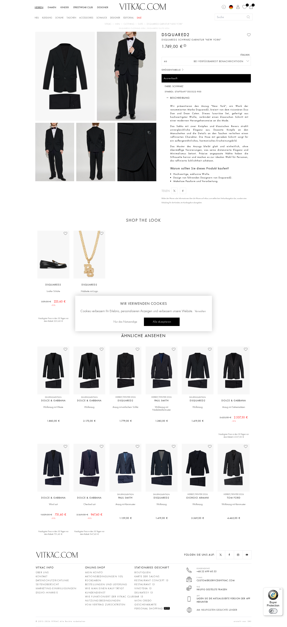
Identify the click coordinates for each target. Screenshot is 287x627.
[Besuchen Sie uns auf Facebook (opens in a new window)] (229, 555)
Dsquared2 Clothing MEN (132, 28)
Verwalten (200, 311)
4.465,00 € (233, 518)
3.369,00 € (197, 518)
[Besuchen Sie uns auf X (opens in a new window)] (220, 555)
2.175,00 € (89, 421)
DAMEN (52, 7)
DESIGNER (102, 7)
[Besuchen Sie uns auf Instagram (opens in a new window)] (238, 555)
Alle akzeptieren (162, 321)
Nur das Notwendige (125, 321)
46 (165, 61)
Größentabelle (171, 69)
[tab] (206, 97)
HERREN (39, 7)
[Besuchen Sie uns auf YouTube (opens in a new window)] (247, 555)
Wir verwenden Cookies (143, 303)
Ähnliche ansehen (143, 335)
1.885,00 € (53, 421)
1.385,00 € (161, 421)
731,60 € (53, 516)
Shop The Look (143, 220)
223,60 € (53, 303)
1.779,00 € (125, 421)
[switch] (273, 611)
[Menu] (280, 590)
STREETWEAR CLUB (83, 7)
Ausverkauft (171, 78)
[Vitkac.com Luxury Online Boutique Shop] (142, 6)
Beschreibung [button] (180, 97)
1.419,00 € (197, 421)
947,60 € (89, 516)
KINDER (65, 7)
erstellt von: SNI (242, 621)
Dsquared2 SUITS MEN (158, 28)
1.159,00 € (125, 518)
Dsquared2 (176, 34)
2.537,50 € (234, 418)
